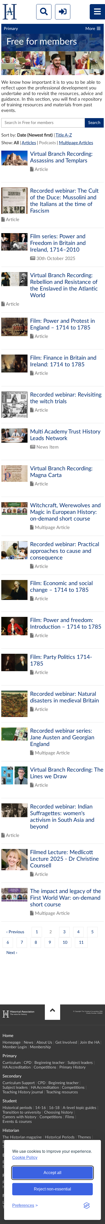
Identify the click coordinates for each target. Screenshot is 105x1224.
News (28, 1042)
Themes (84, 1137)
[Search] (43, 11)
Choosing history (58, 1112)
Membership (40, 1047)
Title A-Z (64, 135)
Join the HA (89, 1042)
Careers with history (19, 1117)
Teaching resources (62, 1092)
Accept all (52, 1172)
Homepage (12, 1042)
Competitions (45, 1067)
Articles (29, 143)
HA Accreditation (17, 1067)
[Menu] (97, 11)
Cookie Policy (24, 1157)
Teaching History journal (23, 1092)
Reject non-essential (52, 1189)
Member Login (15, 1047)
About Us (44, 1042)
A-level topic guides (79, 1108)
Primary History (72, 1067)
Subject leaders (80, 1063)
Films (69, 1117)
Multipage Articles (76, 143)
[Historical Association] (10, 13)
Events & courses (17, 1122)
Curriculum (12, 1063)
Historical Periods (60, 1137)
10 (65, 942)
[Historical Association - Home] (18, 1016)
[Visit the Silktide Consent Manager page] (87, 1205)
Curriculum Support (19, 1083)
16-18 (54, 1108)
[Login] (62, 11)
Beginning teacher (49, 1063)
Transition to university (22, 1112)
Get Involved (66, 1042)
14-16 (40, 1108)
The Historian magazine (22, 1137)
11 (81, 942)
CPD (27, 1063)
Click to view (52, 166)
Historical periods (17, 1108)
